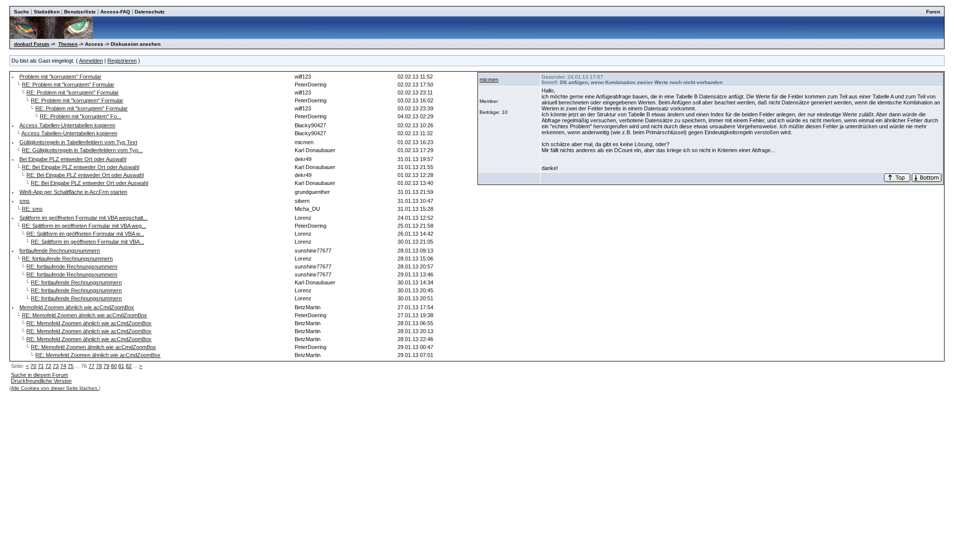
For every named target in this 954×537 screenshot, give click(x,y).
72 (48, 366)
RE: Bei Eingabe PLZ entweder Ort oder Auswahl (80, 167)
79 (106, 366)
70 (33, 366)
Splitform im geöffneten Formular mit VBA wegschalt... (83, 218)
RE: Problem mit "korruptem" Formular (68, 85)
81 (121, 366)
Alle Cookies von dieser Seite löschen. (55, 388)
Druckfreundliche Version (41, 381)
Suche (21, 11)
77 (91, 366)
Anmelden (91, 61)
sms (24, 201)
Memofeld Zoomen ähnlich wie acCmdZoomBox (76, 307)
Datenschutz (149, 11)
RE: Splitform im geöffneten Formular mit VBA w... (85, 234)
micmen (488, 80)
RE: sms (32, 209)
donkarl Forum (31, 44)
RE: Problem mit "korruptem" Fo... (80, 116)
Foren (933, 11)
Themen (68, 44)
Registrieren (122, 61)
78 (99, 366)
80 (114, 366)
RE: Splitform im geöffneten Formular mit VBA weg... (84, 226)
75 (71, 366)
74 (63, 366)
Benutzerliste (80, 11)
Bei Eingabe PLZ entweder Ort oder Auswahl (72, 159)
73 (56, 366)
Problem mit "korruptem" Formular (60, 77)
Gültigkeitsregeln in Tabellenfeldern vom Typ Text (78, 142)
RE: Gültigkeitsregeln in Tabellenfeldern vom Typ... (82, 150)
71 (41, 366)
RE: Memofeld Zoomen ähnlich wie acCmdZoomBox (84, 315)
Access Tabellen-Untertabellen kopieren (67, 125)
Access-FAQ (115, 11)
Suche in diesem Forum (39, 375)
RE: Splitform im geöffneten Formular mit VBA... (87, 242)
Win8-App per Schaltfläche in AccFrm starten (73, 192)
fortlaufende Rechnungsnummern (59, 251)
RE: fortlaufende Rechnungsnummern (67, 259)
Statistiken (47, 11)
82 (129, 366)
